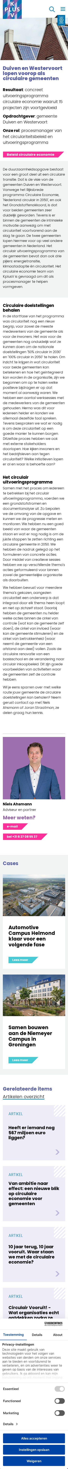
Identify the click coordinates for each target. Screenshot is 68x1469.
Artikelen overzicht (23, 1096)
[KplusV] (12, 10)
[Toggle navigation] (63, 9)
